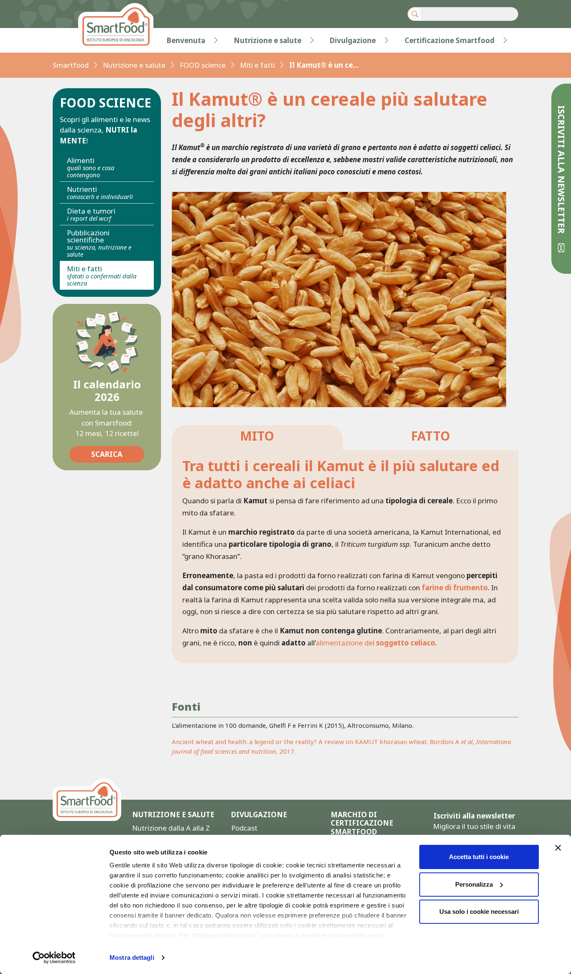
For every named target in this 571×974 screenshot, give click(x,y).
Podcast (244, 828)
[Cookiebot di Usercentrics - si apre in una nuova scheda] (54, 957)
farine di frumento (455, 587)
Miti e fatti (257, 65)
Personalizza (474, 884)
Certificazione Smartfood (450, 40)
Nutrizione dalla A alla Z (171, 828)
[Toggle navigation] (69, 40)
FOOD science (203, 65)
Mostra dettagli (132, 957)
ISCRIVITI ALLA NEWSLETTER (562, 170)
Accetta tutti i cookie (479, 856)
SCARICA (106, 454)
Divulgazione (353, 40)
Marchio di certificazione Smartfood (362, 823)
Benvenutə (186, 40)
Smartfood (71, 65)
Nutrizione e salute (267, 40)
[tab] (257, 438)
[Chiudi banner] (558, 848)
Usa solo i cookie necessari (479, 911)
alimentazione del (375, 643)
